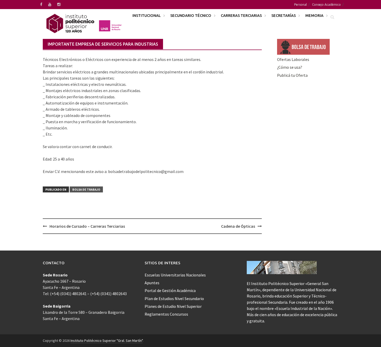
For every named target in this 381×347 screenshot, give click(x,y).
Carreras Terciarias (241, 15)
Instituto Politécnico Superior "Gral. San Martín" (106, 340)
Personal (300, 4)
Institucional (146, 15)
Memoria (314, 15)
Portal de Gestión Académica (170, 290)
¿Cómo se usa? (289, 67)
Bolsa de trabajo (86, 189)
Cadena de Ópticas (238, 226)
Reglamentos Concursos (166, 314)
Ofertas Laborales (293, 59)
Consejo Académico (326, 4)
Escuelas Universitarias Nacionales (175, 274)
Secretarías (283, 15)
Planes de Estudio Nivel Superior (173, 306)
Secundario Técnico (190, 15)
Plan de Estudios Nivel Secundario (174, 298)
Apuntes (152, 282)
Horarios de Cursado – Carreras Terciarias (87, 226)
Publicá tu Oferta (292, 75)
